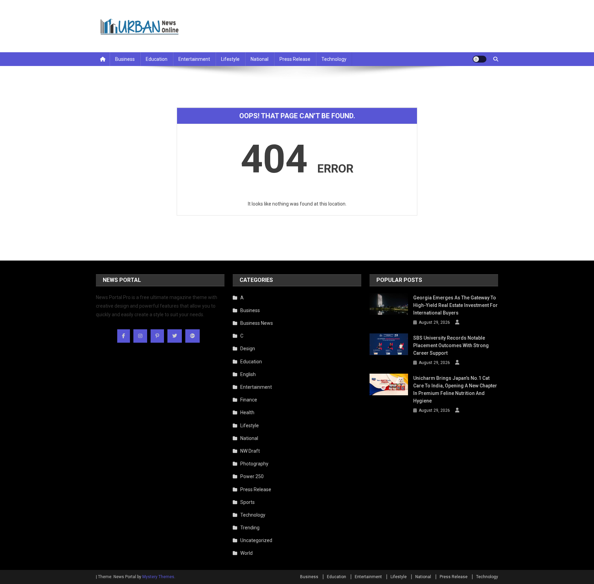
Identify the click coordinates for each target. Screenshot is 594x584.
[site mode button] (479, 59)
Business (125, 59)
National (259, 59)
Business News (256, 323)
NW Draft (250, 451)
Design (247, 348)
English (248, 374)
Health (247, 412)
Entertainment (194, 59)
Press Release (294, 59)
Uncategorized (256, 540)
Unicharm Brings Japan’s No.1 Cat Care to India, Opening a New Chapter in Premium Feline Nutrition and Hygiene (455, 389)
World (246, 553)
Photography (254, 463)
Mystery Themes (158, 576)
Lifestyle (230, 59)
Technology (333, 59)
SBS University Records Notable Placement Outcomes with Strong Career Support (451, 345)
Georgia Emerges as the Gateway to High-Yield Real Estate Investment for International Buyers (455, 305)
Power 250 (252, 476)
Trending (250, 527)
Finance (248, 400)
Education (156, 59)
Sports (247, 502)
